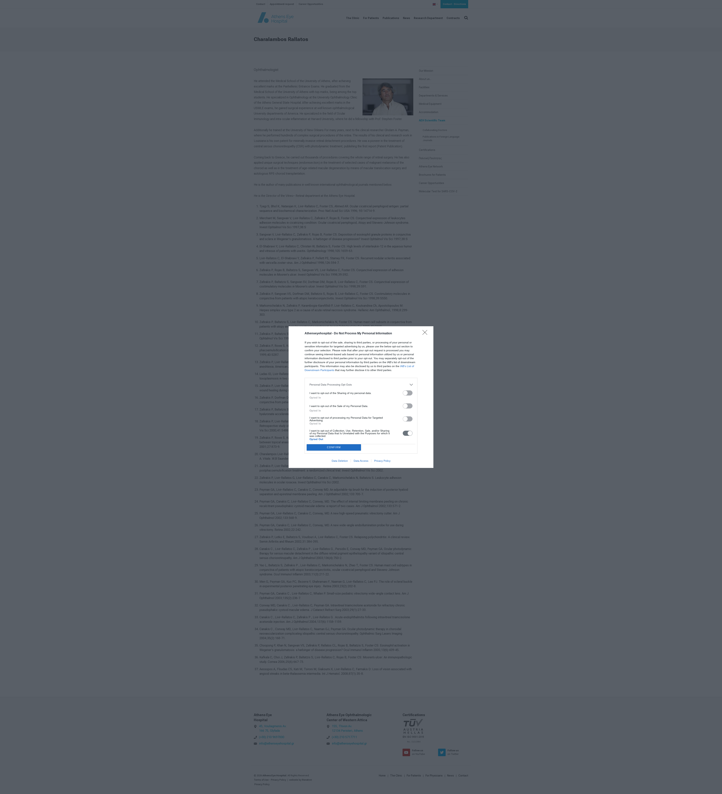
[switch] (408, 392)
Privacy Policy (382, 460)
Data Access (361, 460)
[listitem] (361, 385)
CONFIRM (334, 447)
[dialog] (361, 397)
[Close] (426, 333)
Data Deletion (340, 460)
